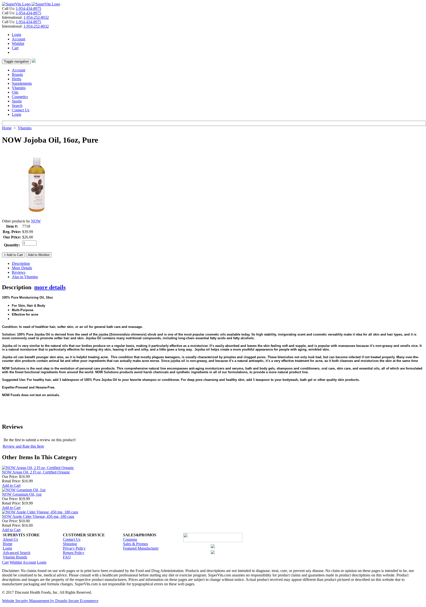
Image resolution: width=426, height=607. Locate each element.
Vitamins (19, 88)
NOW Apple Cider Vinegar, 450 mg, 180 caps (38, 516)
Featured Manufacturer (141, 548)
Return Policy (73, 553)
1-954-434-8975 (28, 8)
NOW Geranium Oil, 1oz (22, 494)
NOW (36, 221)
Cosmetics (20, 97)
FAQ (67, 557)
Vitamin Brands (15, 557)
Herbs (16, 79)
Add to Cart (11, 485)
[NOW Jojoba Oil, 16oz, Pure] (36, 218)
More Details (22, 268)
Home (7, 128)
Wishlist (18, 43)
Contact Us (20, 110)
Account (18, 39)
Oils (15, 92)
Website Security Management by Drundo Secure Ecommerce (50, 601)
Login (16, 35)
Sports (17, 101)
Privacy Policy (74, 548)
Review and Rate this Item (23, 446)
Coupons (130, 539)
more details (50, 287)
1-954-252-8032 (36, 17)
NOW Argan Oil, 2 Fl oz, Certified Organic (36, 472)
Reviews (18, 272)
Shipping (70, 544)
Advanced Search (16, 553)
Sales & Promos (135, 544)
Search (17, 105)
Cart (15, 48)
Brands (17, 74)
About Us (10, 539)
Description (21, 263)
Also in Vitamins (25, 277)
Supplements (22, 83)
